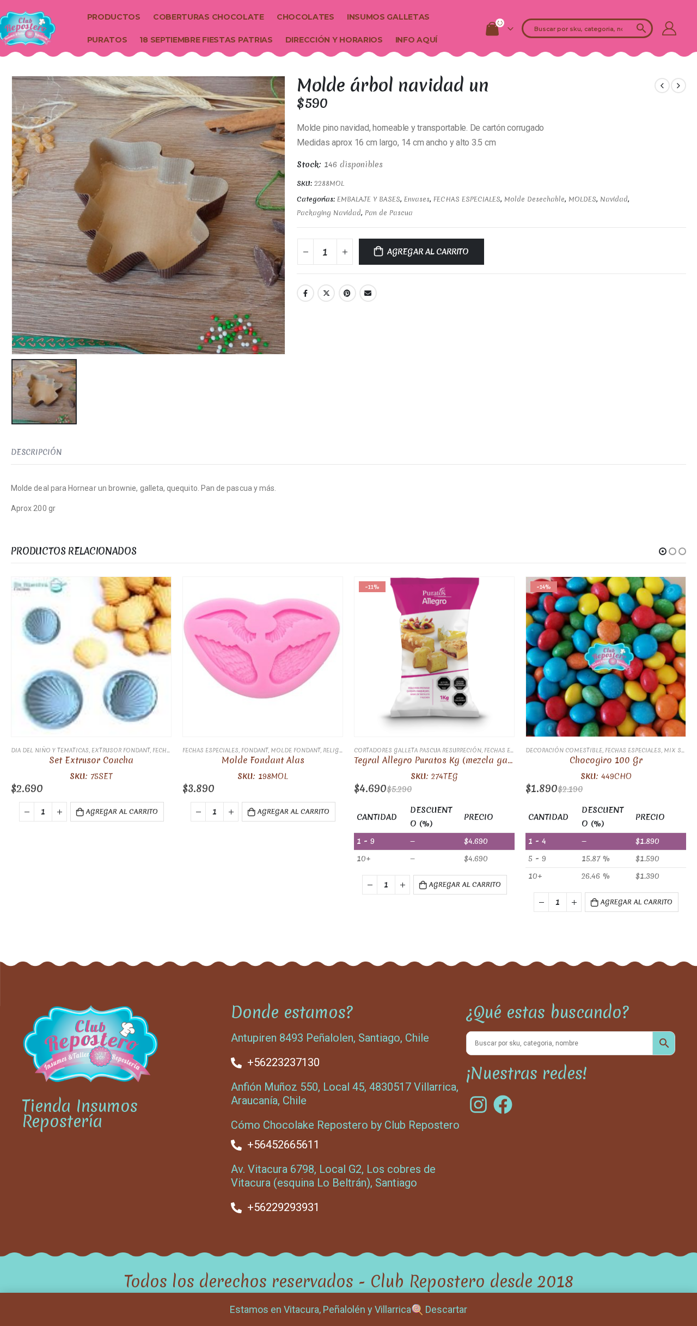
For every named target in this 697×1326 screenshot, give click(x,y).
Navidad (614, 199)
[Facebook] (503, 1104)
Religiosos (341, 750)
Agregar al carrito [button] (122, 811)
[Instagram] (478, 1104)
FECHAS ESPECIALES (466, 199)
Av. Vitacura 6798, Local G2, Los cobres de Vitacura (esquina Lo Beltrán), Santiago (333, 1176)
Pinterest (347, 293)
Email (368, 293)
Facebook (305, 293)
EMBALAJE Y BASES (368, 199)
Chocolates (305, 17)
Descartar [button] (446, 1309)
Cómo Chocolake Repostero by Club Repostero (345, 1125)
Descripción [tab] (36, 452)
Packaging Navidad (329, 212)
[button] (663, 551)
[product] (91, 657)
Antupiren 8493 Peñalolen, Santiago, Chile (330, 1037)
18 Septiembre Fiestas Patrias (205, 40)
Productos (113, 17)
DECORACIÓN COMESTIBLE (563, 750)
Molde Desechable (534, 199)
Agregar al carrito (428, 251)
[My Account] (669, 28)
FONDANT (254, 750)
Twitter (326, 293)
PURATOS (107, 40)
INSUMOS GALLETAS (388, 17)
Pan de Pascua (389, 212)
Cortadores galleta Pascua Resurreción (417, 750)
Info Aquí (416, 40)
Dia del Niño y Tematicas (50, 750)
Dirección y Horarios (334, 40)
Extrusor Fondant (120, 750)
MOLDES (582, 199)
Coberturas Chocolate (208, 17)
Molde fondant (295, 750)
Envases (417, 199)
